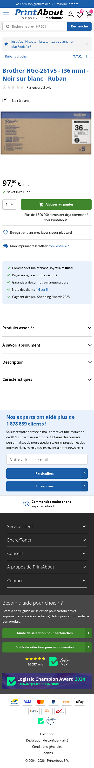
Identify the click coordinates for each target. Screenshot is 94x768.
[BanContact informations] (14, 702)
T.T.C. (77, 56)
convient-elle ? (58, 246)
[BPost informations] (60, 711)
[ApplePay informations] (79, 702)
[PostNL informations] (47, 711)
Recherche (79, 26)
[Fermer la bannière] (87, 44)
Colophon (47, 734)
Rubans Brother (16, 56)
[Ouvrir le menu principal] (6, 14)
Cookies (47, 753)
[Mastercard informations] (40, 702)
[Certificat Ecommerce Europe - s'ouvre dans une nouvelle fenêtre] (65, 662)
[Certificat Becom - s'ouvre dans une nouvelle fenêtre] (53, 661)
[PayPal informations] (53, 702)
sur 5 (42, 289)
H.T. (89, 56)
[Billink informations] (66, 702)
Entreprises (45, 486)
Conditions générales (47, 746)
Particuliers (44, 473)
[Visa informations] (27, 702)
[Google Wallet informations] (34, 711)
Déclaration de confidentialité (47, 740)
